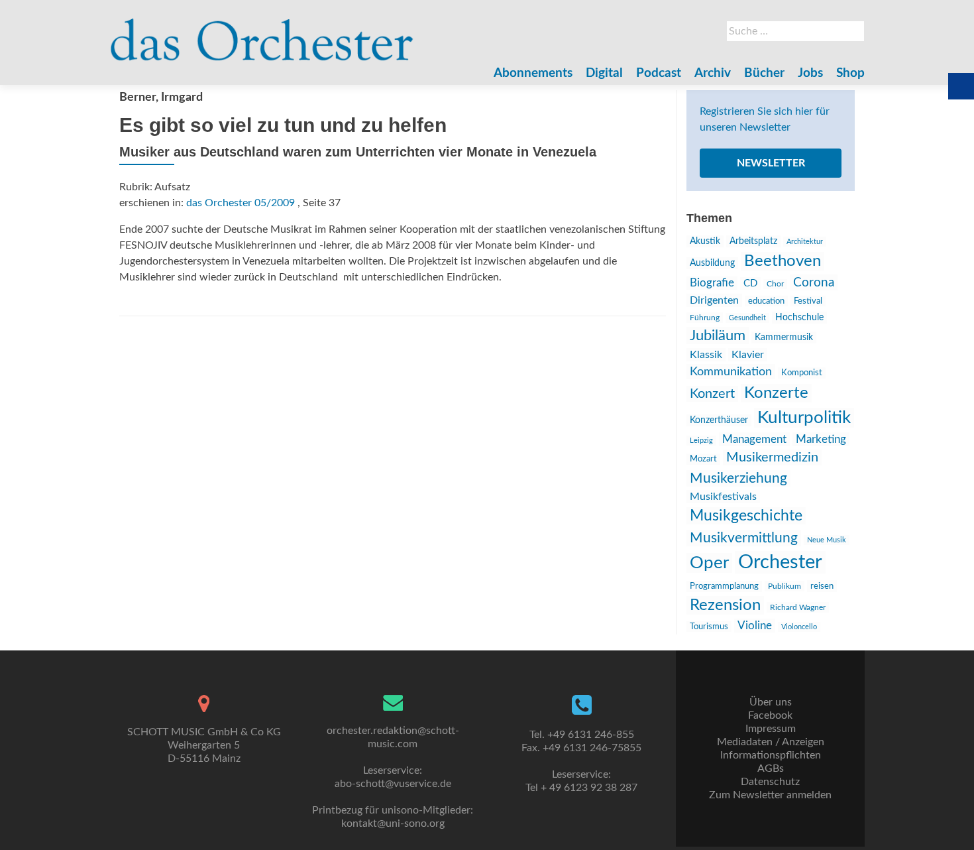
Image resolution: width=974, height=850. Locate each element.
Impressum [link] (770, 728)
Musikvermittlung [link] (744, 538)
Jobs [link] (810, 73)
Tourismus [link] (709, 627)
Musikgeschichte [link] (746, 516)
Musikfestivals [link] (723, 496)
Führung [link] (705, 318)
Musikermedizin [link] (772, 457)
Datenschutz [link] (770, 781)
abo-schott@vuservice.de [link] (393, 783)
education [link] (766, 301)
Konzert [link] (712, 393)
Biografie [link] (712, 283)
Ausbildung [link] (712, 263)
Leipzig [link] (701, 440)
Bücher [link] (764, 73)
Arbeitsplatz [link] (753, 241)
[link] (262, 33)
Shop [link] (850, 73)
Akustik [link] (705, 241)
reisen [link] (822, 586)
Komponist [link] (801, 373)
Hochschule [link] (799, 317)
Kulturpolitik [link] (804, 417)
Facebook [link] (770, 715)
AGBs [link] (770, 768)
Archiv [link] (712, 73)
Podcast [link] (658, 73)
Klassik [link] (706, 354)
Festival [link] (808, 301)
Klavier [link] (747, 354)
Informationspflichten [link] (770, 755)
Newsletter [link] (771, 163)
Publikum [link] (784, 586)
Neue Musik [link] (826, 540)
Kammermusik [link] (784, 337)
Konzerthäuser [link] (719, 420)
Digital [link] (604, 73)
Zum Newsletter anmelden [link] (770, 795)
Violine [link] (754, 625)
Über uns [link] (770, 702)
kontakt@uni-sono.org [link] (393, 823)
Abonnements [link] (533, 73)
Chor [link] (775, 284)
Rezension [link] (725, 605)
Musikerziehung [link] (738, 478)
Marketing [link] (821, 439)
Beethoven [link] (782, 261)
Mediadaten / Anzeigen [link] (770, 742)
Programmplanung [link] (724, 586)
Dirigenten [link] (714, 300)
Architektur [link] (804, 241)
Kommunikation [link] (731, 371)
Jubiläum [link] (717, 335)
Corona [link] (813, 282)
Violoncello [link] (799, 627)
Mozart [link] (703, 459)
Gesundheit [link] (747, 318)
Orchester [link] (780, 562)
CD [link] (750, 283)
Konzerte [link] (776, 393)
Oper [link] (709, 563)
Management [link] (754, 439)
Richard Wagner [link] (798, 607)
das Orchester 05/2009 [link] (240, 203)
